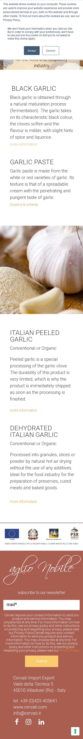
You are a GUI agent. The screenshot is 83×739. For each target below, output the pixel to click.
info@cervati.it (27, 713)
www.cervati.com (30, 707)
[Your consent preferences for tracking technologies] (75, 731)
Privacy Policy (69, 650)
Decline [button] (50, 50)
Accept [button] (32, 50)
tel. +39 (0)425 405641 (35, 700)
